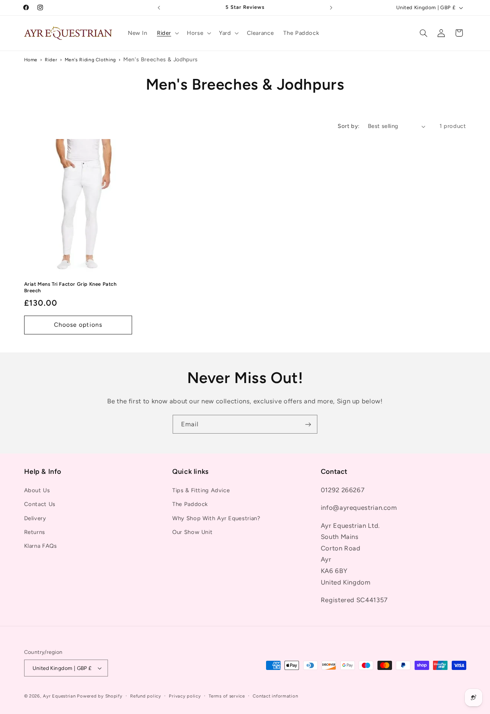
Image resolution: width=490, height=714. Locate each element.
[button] (167, 33)
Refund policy (145, 696)
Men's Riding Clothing (90, 59)
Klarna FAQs (40, 545)
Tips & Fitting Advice (201, 490)
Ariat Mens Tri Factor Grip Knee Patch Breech (70, 287)
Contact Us (40, 504)
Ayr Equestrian (59, 696)
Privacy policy (185, 696)
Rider (51, 59)
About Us (37, 490)
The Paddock (190, 504)
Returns (34, 532)
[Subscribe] (308, 424)
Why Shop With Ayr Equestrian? (216, 518)
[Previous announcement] (158, 7)
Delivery (35, 518)
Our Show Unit (192, 532)
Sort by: (348, 126)
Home (31, 59)
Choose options (78, 324)
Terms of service (227, 696)
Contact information (275, 696)
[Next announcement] (331, 7)
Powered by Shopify (99, 696)
